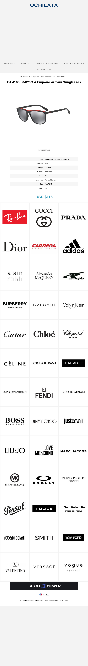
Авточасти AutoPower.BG (46, 64)
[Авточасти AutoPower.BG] (44, 589)
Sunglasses (9, 64)
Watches (25, 64)
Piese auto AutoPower (74, 64)
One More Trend (44, 70)
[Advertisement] (44, 27)
